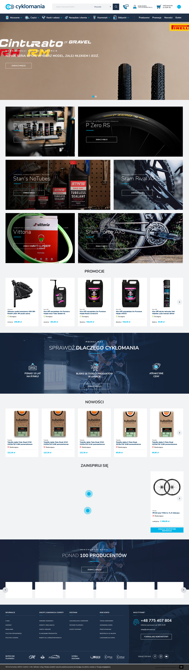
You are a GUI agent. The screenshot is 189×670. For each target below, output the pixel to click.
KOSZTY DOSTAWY (75, 629)
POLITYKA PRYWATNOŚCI (14, 633)
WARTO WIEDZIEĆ (45, 629)
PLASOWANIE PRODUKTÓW (48, 633)
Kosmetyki (102, 18)
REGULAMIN (9, 629)
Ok (181, 667)
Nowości (168, 18)
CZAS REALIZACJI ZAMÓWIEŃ (78, 621)
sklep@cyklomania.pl (148, 629)
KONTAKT (9, 625)
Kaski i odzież (53, 18)
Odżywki (122, 18)
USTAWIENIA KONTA (106, 625)
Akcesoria (15, 18)
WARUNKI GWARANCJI (46, 621)
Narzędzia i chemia (78, 18)
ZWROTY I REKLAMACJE (46, 625)
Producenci (144, 18)
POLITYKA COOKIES (12, 637)
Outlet (178, 18)
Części (33, 18)
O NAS (8, 621)
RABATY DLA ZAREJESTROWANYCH (50, 637)
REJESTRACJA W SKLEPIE (108, 633)
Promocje (156, 18)
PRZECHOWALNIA (105, 629)
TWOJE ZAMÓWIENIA (106, 621)
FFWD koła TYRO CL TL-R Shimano (166, 513)
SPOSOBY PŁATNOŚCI (76, 625)
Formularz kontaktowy (156, 637)
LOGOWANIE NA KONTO (107, 637)
